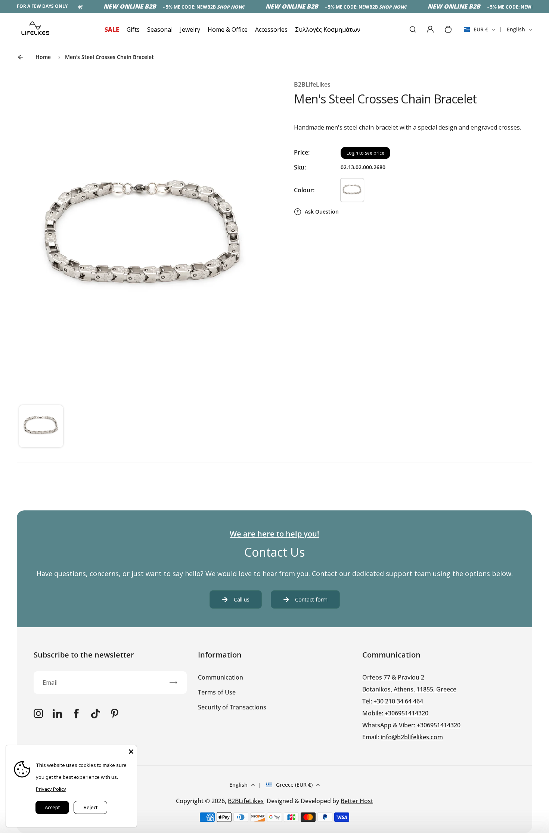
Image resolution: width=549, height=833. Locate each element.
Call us (241, 599)
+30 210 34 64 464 (398, 701)
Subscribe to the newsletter (84, 655)
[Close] (131, 751)
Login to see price (365, 153)
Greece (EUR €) (294, 784)
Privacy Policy (51, 789)
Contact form (311, 599)
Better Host (357, 801)
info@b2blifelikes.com (412, 737)
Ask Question (322, 211)
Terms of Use (217, 692)
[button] (41, 427)
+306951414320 (406, 713)
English (516, 29)
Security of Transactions (232, 707)
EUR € (476, 32)
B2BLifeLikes (246, 801)
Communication (220, 677)
